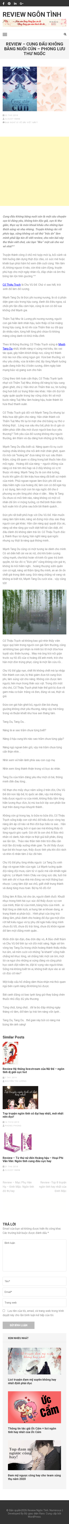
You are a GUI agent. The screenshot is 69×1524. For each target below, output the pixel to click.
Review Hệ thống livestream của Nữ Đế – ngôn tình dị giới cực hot (33, 1070)
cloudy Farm (12, 119)
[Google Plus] (21, 3)
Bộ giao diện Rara (34, 1513)
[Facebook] (3, 3)
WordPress (34, 1516)
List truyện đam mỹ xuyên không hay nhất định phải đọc (32, 1381)
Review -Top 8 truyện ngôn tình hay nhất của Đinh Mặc (52, 1187)
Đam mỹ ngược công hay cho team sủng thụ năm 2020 (34, 1477)
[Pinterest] (9, 3)
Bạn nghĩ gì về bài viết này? (21, 122)
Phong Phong (13, 1126)
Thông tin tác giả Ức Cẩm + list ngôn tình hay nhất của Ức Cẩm (32, 1430)
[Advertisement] (34, 171)
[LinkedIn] (15, 3)
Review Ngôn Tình (32, 14)
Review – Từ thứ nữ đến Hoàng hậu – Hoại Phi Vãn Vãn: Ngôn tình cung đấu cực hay (33, 1159)
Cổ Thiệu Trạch (12, 284)
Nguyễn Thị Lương (16, 1081)
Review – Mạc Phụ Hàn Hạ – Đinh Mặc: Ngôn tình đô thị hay (18, 1187)
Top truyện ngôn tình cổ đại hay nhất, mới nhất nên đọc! (33, 1115)
